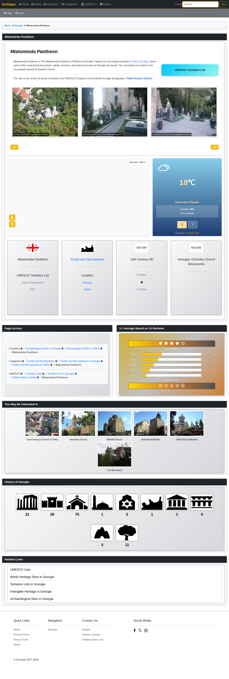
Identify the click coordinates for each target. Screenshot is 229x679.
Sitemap (52, 629)
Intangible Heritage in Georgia (30, 591)
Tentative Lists (34, 373)
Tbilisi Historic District (24, 377)
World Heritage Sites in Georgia (32, 577)
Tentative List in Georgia (61, 373)
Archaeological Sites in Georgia (43, 348)
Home (25, 4)
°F (192, 224)
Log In (21, 13)
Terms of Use (21, 639)
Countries (51, 4)
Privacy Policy (21, 634)
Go (223, 4)
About (17, 644)
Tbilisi (134, 61)
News (38, 4)
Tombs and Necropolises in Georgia (80, 361)
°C (182, 224)
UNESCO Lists (20, 569)
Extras (107, 4)
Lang (8, 13)
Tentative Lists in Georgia (27, 584)
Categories (71, 4)
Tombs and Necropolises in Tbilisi (31, 365)
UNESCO (90, 4)
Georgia (18, 25)
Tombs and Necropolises (87, 259)
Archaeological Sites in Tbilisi (83, 348)
